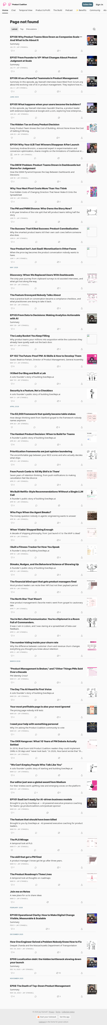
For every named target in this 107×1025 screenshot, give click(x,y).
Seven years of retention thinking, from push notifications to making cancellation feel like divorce (43, 476)
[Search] (94, 29)
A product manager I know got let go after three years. (36, 860)
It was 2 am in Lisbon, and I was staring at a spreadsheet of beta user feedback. (43, 627)
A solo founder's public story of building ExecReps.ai (35, 394)
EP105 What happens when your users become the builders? (45, 104)
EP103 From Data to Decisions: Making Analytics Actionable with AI (45, 317)
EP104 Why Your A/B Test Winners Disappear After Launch (44, 144)
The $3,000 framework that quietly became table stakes (43, 414)
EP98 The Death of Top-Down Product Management (40, 986)
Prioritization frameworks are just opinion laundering (41, 451)
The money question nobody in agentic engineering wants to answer (43, 516)
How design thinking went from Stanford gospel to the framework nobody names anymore (46, 419)
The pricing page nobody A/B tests (26, 710)
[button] (5, 10)
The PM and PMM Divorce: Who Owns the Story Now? (41, 208)
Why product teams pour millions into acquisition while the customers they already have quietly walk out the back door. (46, 341)
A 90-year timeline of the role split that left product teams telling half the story (45, 213)
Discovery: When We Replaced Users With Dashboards (42, 275)
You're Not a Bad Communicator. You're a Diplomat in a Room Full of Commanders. (45, 621)
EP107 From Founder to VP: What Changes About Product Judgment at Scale (43, 59)
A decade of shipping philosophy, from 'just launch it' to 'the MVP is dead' (45, 533)
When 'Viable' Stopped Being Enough (31, 529)
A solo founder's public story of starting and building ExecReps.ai (41, 768)
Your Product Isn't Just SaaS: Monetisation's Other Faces (43, 248)
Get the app (65, 1017)
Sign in (99, 4)
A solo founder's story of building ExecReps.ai (32, 376)
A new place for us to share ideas (26, 895)
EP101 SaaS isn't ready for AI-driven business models (41, 799)
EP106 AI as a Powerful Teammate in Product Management (44, 78)
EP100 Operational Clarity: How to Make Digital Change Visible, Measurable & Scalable (42, 917)
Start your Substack (48, 1017)
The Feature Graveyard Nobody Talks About (35, 295)
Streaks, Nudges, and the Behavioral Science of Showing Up (44, 564)
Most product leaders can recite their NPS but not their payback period (44, 585)
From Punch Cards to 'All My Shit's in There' (35, 471)
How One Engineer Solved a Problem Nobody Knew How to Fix (46, 941)
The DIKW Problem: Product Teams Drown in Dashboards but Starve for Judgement (45, 167)
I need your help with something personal (34, 724)
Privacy (51, 1012)
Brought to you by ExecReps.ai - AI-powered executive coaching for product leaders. (46, 824)
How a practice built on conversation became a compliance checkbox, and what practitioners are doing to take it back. (45, 300)
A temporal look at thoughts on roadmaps (30, 878)
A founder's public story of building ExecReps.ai (33, 437)
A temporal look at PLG (21, 843)
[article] (53, 43)
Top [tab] (21, 29)
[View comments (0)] (36, 50)
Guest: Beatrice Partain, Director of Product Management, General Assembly (46, 359)
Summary (14, 43)
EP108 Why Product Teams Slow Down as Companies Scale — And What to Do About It (46, 38)
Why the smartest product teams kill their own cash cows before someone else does (45, 233)
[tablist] (24, 29)
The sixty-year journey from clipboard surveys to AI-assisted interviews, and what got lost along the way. (46, 280)
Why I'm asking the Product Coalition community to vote (37, 727)
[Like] (12, 137)
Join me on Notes (20, 891)
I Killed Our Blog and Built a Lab (28, 373)
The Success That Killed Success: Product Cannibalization (44, 228)
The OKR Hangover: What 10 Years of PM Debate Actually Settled (43, 743)
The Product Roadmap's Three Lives (31, 874)
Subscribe (87, 4)
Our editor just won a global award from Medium (38, 782)
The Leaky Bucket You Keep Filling (30, 335)
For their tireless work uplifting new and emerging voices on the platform (45, 785)
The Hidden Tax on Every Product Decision (34, 124)
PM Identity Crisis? (19, 675)
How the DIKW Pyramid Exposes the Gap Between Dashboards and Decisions (42, 173)
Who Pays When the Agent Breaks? (30, 512)
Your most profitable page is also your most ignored (40, 706)
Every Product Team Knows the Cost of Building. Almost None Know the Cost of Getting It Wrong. (47, 129)
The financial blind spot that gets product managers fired (43, 581)
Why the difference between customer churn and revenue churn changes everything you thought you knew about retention (45, 647)
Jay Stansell (22, 47)
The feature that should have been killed (33, 819)
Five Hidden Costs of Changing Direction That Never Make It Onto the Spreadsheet (43, 193)
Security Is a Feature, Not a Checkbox (31, 390)
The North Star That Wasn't (26, 599)
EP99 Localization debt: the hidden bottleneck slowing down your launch (45, 961)
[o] (92, 40)
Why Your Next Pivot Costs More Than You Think (38, 188)
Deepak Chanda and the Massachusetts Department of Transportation (43, 945)
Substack (42, 1022)
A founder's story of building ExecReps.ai (29, 550)
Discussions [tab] (31, 29)
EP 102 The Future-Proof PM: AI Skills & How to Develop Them (45, 356)
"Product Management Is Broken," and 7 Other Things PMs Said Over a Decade (46, 670)
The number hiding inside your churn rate (34, 642)
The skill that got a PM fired (26, 857)
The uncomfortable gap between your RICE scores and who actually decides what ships (46, 456)
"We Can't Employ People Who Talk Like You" (36, 764)
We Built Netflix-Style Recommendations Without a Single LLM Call (46, 493)
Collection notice (68, 1012)
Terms (58, 1012)
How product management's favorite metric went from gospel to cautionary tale (46, 604)
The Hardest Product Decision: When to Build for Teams (42, 434)
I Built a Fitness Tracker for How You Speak (34, 547)
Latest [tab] (14, 29)
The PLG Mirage (19, 839)
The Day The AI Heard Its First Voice (31, 689)
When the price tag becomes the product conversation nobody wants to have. (44, 253)
